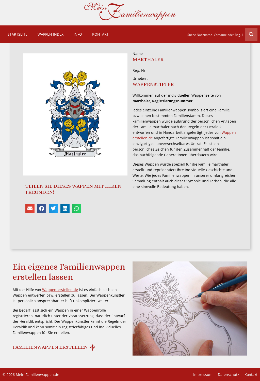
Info (78, 34)
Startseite (17, 34)
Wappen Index (50, 34)
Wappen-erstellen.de (60, 289)
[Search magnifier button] (251, 34)
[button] (30, 208)
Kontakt (100, 34)
